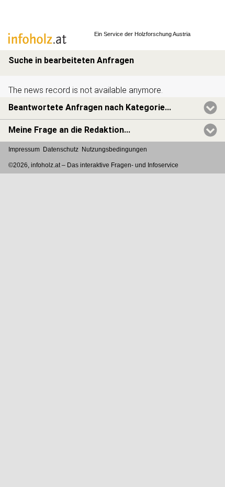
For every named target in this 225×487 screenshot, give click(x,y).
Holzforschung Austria (162, 34)
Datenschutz (60, 149)
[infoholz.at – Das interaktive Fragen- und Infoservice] (44, 44)
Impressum (24, 149)
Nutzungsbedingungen (114, 149)
